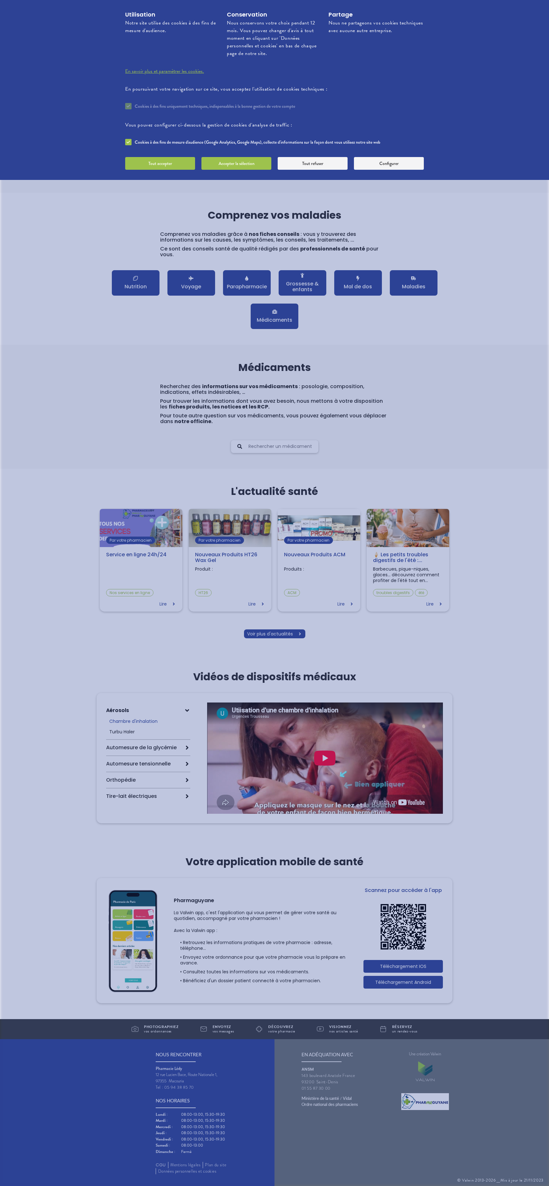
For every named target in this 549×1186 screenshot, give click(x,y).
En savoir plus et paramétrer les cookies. (164, 71)
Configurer (389, 163)
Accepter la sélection (236, 163)
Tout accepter (160, 163)
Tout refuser (312, 163)
